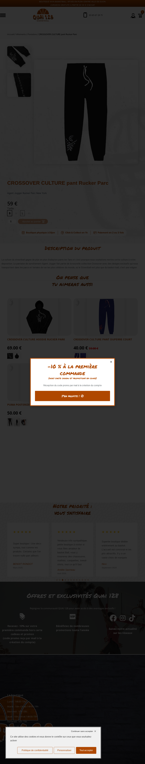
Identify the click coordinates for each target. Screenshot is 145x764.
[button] (111, 362)
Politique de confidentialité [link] (35, 750)
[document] (72, 382)
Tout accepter (86, 750)
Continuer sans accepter (82, 731)
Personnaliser (64, 750)
